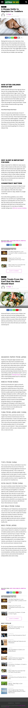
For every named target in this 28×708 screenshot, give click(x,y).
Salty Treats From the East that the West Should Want (16, 265)
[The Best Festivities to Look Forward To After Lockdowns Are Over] (4, 253)
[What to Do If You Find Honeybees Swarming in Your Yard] (4, 259)
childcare (13, 240)
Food (14, 588)
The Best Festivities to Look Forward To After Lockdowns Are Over (17, 253)
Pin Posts (17, 703)
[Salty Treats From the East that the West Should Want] (4, 266)
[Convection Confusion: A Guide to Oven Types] (4, 613)
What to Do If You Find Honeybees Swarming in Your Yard (16, 260)
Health (18, 240)
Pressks (7, 706)
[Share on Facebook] (6, 37)
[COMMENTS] (21, 37)
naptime (3, 241)
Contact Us (11, 703)
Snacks (3, 589)
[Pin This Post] (15, 37)
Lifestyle (23, 240)
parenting (9, 241)
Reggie (9, 14)
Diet (11, 588)
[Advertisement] (14, 69)
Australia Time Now (21, 705)
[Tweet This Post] (9, 37)
